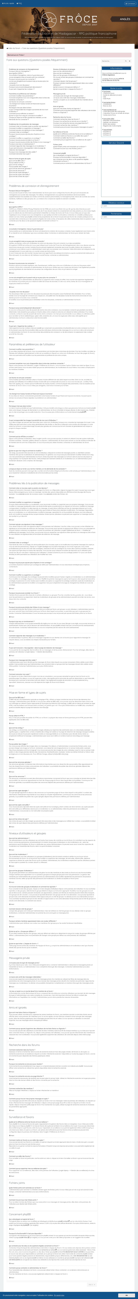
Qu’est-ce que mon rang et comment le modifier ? (26, 115)
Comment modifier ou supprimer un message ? (25, 128)
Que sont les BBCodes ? (17, 161)
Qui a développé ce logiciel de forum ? (66, 155)
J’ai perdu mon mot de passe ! (19, 85)
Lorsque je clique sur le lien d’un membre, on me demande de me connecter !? (27, 118)
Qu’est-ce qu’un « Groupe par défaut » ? (66, 87)
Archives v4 (107, 135)
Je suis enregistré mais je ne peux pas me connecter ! (27, 77)
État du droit (107, 106)
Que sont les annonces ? (17, 170)
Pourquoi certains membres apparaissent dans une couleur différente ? (73, 84)
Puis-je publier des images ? (18, 166)
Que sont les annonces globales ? (20, 168)
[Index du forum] (69, 20)
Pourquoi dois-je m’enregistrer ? (19, 71)
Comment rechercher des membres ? (65, 125)
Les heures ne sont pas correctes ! (20, 102)
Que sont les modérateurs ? (62, 73)
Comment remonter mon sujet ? (19, 154)
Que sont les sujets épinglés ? (19, 172)
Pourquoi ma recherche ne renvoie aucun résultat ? (70, 121)
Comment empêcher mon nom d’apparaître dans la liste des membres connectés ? (29, 99)
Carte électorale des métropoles (114, 111)
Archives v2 (107, 131)
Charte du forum (108, 93)
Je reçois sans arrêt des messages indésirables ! (69, 98)
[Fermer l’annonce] (130, 54)
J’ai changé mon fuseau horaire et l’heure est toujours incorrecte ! (27, 105)
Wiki (104, 97)
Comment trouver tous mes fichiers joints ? (67, 148)
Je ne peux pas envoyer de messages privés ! (68, 96)
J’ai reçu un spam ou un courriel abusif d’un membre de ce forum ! (73, 101)
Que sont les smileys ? (16, 165)
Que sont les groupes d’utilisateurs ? (65, 75)
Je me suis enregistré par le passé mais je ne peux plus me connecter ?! (28, 82)
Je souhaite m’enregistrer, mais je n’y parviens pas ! (26, 75)
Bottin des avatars (109, 124)
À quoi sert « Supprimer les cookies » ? (21, 89)
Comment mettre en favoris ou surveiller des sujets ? (70, 136)
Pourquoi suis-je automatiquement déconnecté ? (25, 87)
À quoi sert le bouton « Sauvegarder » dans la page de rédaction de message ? (27, 149)
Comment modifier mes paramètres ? (21, 96)
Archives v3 (107, 133)
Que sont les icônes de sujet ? (19, 176)
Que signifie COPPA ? (16, 73)
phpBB (81, 412)
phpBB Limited (63, 1221)
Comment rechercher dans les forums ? (66, 119)
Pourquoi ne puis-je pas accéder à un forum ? (24, 140)
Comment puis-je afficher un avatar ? (21, 113)
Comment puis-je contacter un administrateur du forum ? (72, 163)
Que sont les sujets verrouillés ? (19, 174)
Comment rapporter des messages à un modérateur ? (27, 146)
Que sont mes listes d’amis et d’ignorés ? (67, 108)
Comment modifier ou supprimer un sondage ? (24, 138)
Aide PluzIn (106, 99)
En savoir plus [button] (59, 1295)
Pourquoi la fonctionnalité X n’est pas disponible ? (69, 157)
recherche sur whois (48, 1250)
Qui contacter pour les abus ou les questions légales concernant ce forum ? (70, 160)
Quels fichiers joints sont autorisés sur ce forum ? (69, 146)
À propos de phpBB (20, 1225)
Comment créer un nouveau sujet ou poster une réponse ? (28, 126)
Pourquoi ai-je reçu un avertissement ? (22, 144)
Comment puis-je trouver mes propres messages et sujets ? (73, 127)
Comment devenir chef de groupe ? (65, 81)
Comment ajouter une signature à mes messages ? (26, 130)
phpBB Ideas (23, 1237)
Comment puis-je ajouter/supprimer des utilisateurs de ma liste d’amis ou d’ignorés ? (74, 111)
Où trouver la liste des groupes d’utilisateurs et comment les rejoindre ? (73, 78)
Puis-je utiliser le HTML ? (17, 163)
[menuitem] (19, 3)
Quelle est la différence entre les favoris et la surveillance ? (72, 134)
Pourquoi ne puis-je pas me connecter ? (22, 79)
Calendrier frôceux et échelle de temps (116, 113)
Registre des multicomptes (112, 126)
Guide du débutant (109, 95)
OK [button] (127, 1295)
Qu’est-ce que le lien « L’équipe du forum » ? (67, 89)
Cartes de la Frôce (109, 115)
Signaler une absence (110, 122)
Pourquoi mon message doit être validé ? (23, 152)
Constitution (107, 104)
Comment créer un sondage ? (19, 132)
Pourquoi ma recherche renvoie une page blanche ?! (70, 123)
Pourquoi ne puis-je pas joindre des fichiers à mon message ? (29, 142)
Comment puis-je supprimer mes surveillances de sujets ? (72, 140)
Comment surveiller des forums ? (64, 138)
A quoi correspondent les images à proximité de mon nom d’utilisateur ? (28, 111)
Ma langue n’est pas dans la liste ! (20, 108)
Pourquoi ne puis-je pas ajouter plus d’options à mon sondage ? (27, 135)
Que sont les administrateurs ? (63, 71)
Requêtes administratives (111, 120)
